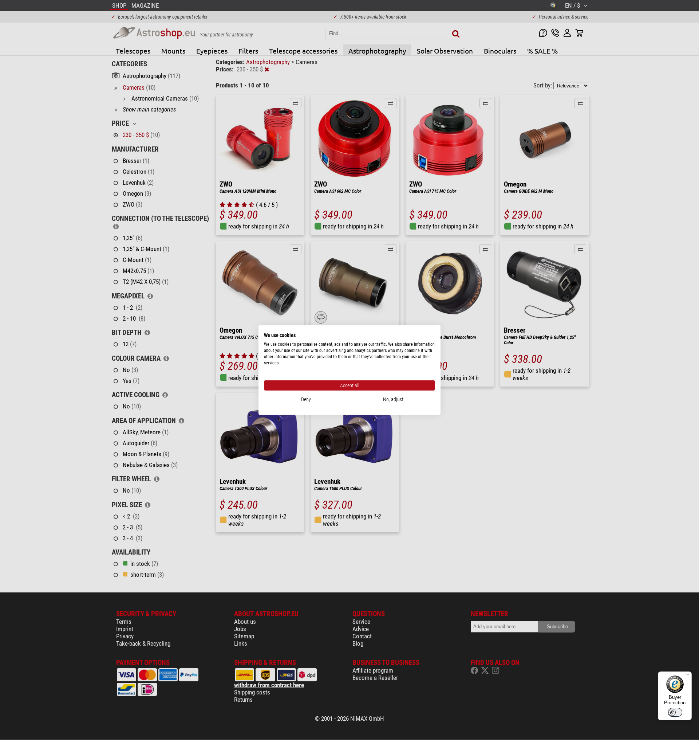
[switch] (675, 712)
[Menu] (687, 676)
